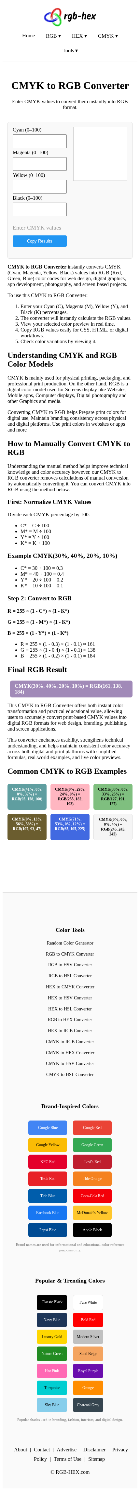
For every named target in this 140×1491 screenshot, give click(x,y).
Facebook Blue (47, 1212)
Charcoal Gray (88, 1405)
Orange (88, 1387)
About (20, 1449)
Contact (42, 1449)
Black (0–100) (27, 198)
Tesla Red (47, 1178)
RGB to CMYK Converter (70, 954)
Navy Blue (52, 1320)
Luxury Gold (52, 1336)
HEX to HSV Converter (70, 998)
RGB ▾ (53, 36)
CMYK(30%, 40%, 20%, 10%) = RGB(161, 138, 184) (68, 689)
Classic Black (52, 1302)
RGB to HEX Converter (70, 1019)
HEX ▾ (79, 36)
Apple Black (92, 1230)
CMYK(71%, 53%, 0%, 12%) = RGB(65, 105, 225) (70, 824)
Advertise (67, 1449)
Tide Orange (92, 1178)
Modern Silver (88, 1336)
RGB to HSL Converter (70, 975)
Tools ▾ (70, 50)
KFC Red (47, 1161)
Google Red (92, 1127)
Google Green (92, 1145)
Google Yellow (48, 1145)
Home (28, 35)
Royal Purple (88, 1371)
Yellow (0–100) (29, 175)
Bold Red (88, 1320)
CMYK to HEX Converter (70, 1052)
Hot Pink (52, 1371)
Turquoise (52, 1387)
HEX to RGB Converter (70, 1030)
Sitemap (96, 1459)
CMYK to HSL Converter (70, 1074)
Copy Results (39, 241)
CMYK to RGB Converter (70, 1041)
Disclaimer (94, 1449)
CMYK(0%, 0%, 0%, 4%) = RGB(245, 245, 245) (113, 826)
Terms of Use (67, 1459)
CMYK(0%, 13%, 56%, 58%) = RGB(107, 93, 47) (27, 824)
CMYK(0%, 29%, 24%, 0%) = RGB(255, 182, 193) (70, 796)
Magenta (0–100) (30, 152)
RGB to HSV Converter (70, 964)
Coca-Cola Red (92, 1196)
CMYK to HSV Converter (70, 1063)
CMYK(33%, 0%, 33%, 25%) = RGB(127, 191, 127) (113, 796)
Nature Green (52, 1353)
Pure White (88, 1302)
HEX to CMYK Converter (70, 986)
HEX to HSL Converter (70, 1009)
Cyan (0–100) (27, 129)
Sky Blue (52, 1405)
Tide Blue (47, 1196)
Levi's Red (92, 1161)
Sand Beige (88, 1353)
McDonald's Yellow (92, 1212)
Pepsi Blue (47, 1230)
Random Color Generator (70, 943)
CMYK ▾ (108, 36)
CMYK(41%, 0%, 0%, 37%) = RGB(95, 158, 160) (27, 794)
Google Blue (48, 1127)
